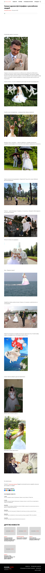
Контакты (38, 568)
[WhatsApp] (12, 490)
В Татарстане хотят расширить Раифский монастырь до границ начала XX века (20, 511)
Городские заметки (7, 10)
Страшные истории (28, 1)
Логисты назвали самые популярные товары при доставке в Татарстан (18, 497)
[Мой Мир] (14, 490)
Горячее (20, 1)
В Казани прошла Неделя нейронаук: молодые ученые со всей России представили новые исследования (21, 502)
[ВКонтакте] (4, 490)
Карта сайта (38, 570)
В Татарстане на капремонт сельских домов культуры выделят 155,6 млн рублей (20, 515)
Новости (15, 1)
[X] (9, 490)
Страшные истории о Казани (27, 568)
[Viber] (11, 490)
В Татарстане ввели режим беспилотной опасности (14, 519)
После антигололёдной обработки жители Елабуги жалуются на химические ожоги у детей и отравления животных (21, 507)
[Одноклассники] (6, 490)
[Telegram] (8, 490)
